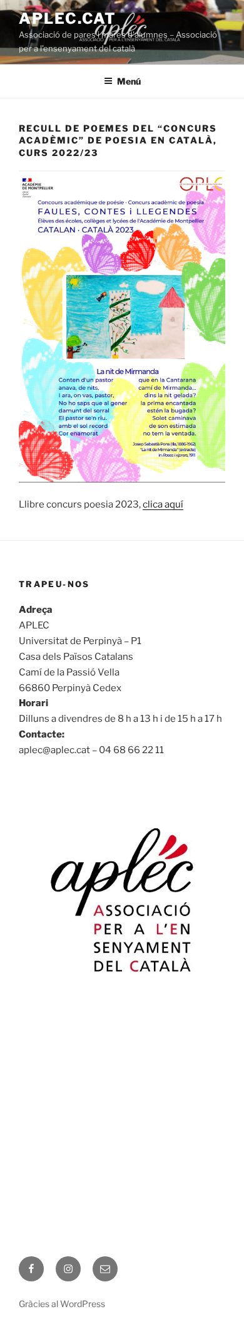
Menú (129, 81)
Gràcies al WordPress (62, 1303)
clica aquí (163, 504)
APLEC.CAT (67, 18)
